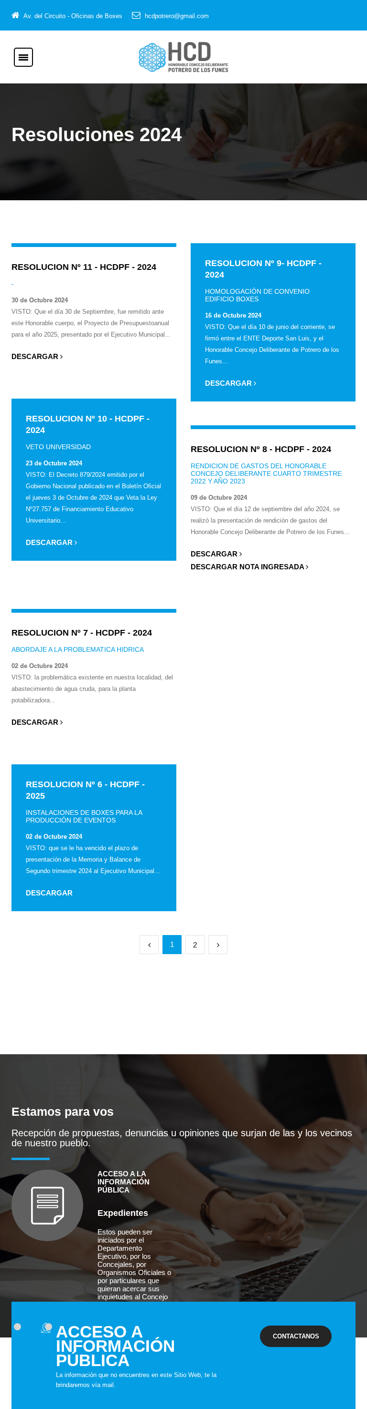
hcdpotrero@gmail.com (177, 16)
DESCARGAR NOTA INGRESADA (248, 567)
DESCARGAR (35, 356)
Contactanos (296, 1336)
